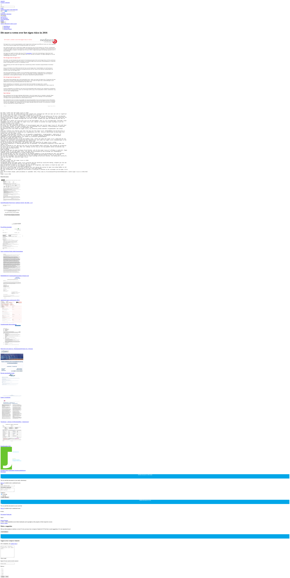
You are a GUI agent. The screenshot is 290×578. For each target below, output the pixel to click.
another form (14, 543)
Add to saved (13, 23)
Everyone (4, 494)
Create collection (5, 497)
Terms (6, 523)
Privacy (3, 523)
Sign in (2, 483)
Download (3, 471)
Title (2, 484)
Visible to (3, 492)
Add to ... (3, 22)
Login (2, 8)
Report (2, 520)
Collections (8, 14)
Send (7, 576)
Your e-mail (3, 558)
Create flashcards (13, 9)
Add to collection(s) (5, 23)
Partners (6, 520)
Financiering (7, 27)
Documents (3, 514)
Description (6, 487)
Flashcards (3, 14)
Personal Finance (8, 29)
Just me (4, 495)
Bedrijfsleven (7, 26)
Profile (2, 20)
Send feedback (4, 531)
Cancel (2, 576)
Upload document (5, 9)
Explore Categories (5, 2)
